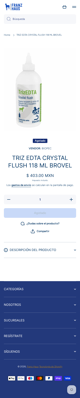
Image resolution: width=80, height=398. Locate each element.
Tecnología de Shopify (50, 366)
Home (7, 35)
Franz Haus (33, 366)
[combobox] (40, 19)
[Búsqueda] (7, 19)
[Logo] (13, 7)
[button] (64, 7)
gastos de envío (21, 185)
